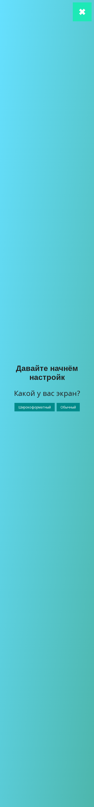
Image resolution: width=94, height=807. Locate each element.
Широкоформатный (34, 407)
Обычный (68, 407)
